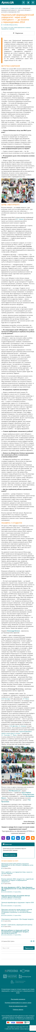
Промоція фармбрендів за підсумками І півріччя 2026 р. (17, 903)
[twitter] (23, 838)
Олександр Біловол (13, 631)
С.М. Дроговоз (13, 726)
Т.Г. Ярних (14, 735)
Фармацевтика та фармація (7, 28)
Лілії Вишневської (14, 790)
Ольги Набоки (26, 792)
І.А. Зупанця (22, 726)
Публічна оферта (18, 1009)
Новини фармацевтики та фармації (22, 27)
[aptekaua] (33, 838)
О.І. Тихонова (5, 735)
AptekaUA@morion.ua (25, 1029)
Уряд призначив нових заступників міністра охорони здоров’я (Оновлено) (15, 896)
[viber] (3, 838)
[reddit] (28, 838)
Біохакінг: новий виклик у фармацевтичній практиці (16, 924)
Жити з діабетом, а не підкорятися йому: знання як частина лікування (16, 872)
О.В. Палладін (5, 699)
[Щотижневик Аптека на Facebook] (34, 941)
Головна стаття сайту (8, 27)
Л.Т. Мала (26, 699)
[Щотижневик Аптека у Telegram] (31, 941)
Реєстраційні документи (18, 999)
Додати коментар (10, 855)
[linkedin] (18, 838)
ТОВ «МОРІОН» (16, 1029)
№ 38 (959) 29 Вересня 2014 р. (10, 24)
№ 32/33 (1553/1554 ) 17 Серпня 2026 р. (12, 891)
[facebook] (8, 838)
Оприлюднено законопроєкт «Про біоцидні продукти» (17, 919)
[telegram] (13, 838)
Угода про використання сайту (18, 1006)
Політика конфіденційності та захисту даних (18, 1002)
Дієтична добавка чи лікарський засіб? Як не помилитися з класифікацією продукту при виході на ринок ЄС (15, 931)
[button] (23, 2)
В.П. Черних (19, 219)
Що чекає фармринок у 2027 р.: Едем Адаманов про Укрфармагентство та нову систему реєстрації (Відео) (18, 889)
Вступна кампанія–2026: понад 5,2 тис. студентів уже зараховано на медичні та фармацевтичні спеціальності (17, 880)
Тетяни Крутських (28, 794)
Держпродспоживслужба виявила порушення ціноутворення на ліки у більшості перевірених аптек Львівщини (17, 865)
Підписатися (29, 948)
